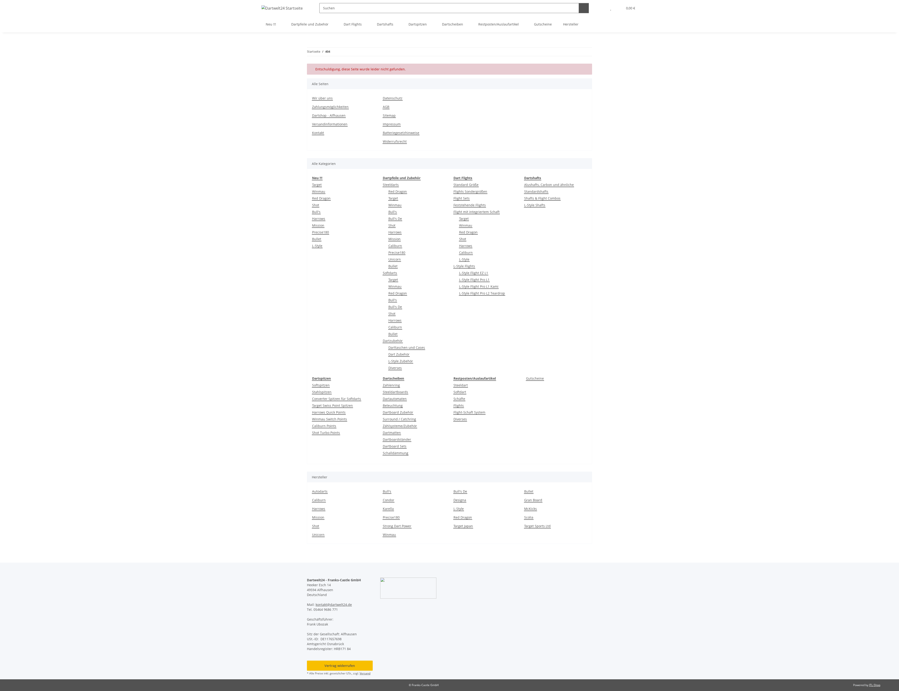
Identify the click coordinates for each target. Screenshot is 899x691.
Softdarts (390, 273)
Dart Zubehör (398, 354)
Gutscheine (535, 378)
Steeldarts (391, 184)
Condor (388, 500)
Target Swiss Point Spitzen (332, 405)
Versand (365, 673)
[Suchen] (584, 8)
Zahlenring (391, 385)
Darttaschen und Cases (406, 347)
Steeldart (460, 385)
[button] (601, 8)
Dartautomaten (395, 398)
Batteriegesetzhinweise (401, 133)
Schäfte (459, 398)
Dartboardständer (397, 439)
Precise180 (320, 232)
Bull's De (395, 218)
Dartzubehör (393, 340)
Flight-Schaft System (469, 412)
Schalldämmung (395, 453)
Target (317, 184)
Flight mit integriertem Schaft (476, 212)
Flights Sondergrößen (470, 191)
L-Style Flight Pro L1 (474, 279)
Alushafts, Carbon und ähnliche (549, 184)
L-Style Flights (464, 266)
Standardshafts (536, 191)
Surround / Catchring (399, 419)
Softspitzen (321, 385)
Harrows (318, 218)
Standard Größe (466, 184)
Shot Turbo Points (326, 432)
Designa (459, 500)
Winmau (318, 191)
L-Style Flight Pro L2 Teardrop (482, 293)
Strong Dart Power (397, 526)
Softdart (459, 392)
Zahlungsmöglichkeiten (330, 107)
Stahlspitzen (322, 392)
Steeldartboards (395, 392)
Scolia (528, 517)
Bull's (316, 212)
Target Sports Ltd (537, 526)
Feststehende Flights (469, 205)
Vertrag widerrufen (339, 665)
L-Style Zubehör (400, 361)
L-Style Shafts (534, 205)
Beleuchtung (393, 405)
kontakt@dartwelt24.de (334, 604)
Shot (315, 205)
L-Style (317, 246)
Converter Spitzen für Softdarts (336, 398)
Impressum (392, 124)
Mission (318, 225)
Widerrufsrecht (395, 141)
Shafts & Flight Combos (542, 198)
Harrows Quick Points (329, 412)
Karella (388, 508)
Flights (458, 405)
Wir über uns (322, 98)
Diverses (395, 368)
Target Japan (463, 526)
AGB (386, 107)
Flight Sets (461, 198)
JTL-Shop (874, 685)
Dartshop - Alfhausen (329, 115)
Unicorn (394, 259)
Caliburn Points (324, 426)
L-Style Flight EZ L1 (473, 273)
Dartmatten (392, 432)
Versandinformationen (329, 124)
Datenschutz (392, 98)
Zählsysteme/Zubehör (400, 426)
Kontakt (318, 133)
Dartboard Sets (394, 446)
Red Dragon (321, 198)
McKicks (530, 508)
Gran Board (533, 500)
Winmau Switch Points (329, 419)
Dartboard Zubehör (398, 412)
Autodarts (320, 491)
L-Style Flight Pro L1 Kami (478, 286)
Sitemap (389, 115)
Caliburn (395, 246)
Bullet (316, 239)
